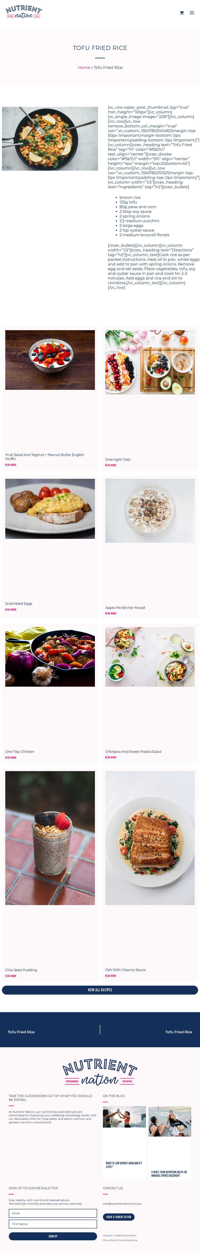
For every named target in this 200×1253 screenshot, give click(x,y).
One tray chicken (19, 751)
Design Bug (131, 1240)
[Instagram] (105, 1227)
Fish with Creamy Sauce (125, 970)
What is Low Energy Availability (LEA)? (124, 1165)
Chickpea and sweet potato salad (133, 751)
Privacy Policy (109, 1240)
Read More (11, 465)
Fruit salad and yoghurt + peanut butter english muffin (44, 457)
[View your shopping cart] (182, 13)
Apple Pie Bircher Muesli (125, 608)
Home (84, 67)
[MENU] (192, 13)
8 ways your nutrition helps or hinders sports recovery (169, 1174)
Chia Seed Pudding (21, 970)
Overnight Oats (117, 459)
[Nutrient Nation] (22, 10)
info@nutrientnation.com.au (122, 1203)
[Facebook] (112, 1227)
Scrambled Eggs (18, 603)
